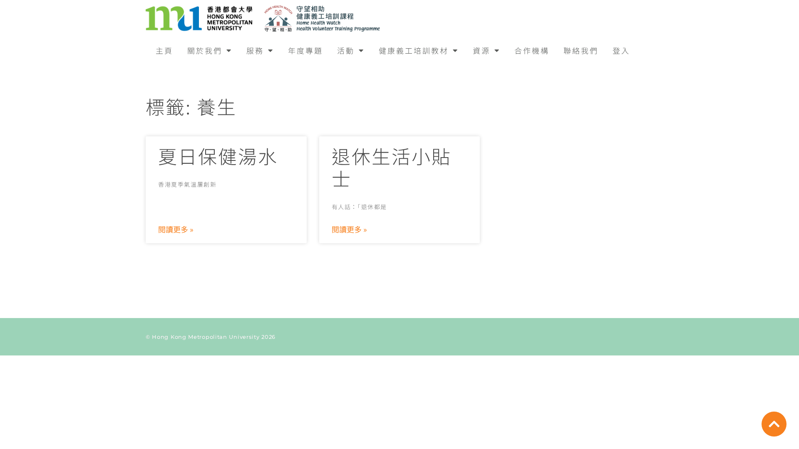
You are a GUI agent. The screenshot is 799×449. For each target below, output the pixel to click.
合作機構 (531, 50)
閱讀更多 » (176, 229)
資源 (481, 50)
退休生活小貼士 (392, 167)
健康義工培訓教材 (414, 50)
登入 (621, 50)
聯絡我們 (580, 50)
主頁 (164, 50)
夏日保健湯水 (218, 155)
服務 (255, 50)
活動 (346, 50)
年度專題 (305, 50)
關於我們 (204, 50)
